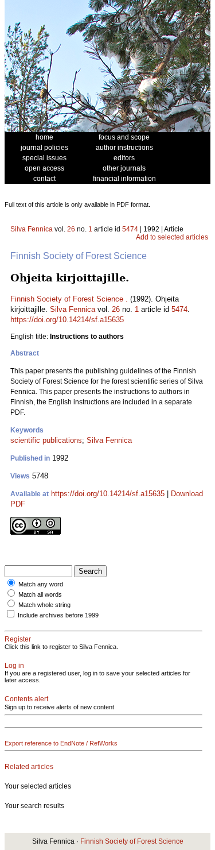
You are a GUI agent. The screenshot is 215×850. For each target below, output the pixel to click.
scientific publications (46, 440)
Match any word (40, 584)
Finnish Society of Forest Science (131, 841)
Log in (14, 666)
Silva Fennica (31, 229)
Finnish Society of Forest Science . (69, 299)
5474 (130, 229)
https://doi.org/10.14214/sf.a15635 (67, 319)
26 (71, 229)
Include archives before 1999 (58, 615)
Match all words (40, 594)
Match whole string (44, 604)
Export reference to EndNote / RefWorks (61, 743)
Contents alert (26, 699)
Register (18, 639)
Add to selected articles (172, 237)
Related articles (29, 767)
